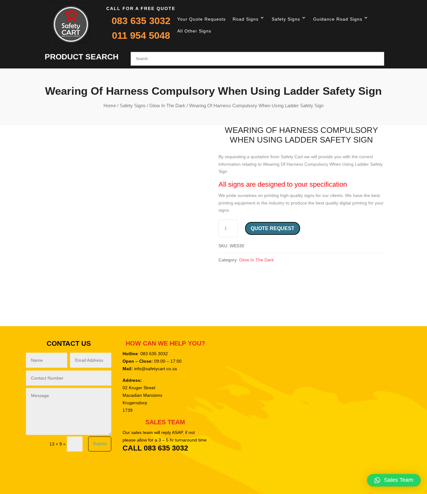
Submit (100, 443)
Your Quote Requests (201, 19)
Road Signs (246, 19)
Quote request (272, 228)
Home (109, 105)
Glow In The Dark (167, 105)
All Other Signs (194, 30)
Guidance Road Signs (337, 19)
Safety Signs (286, 19)
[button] (394, 480)
